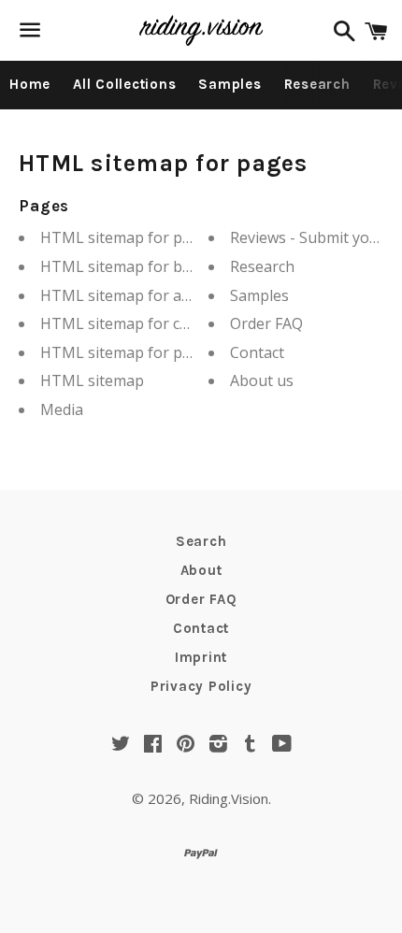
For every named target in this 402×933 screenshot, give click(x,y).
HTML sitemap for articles (131, 295)
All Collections (124, 84)
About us (262, 380)
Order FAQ (266, 323)
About (201, 570)
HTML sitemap (92, 380)
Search (201, 541)
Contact (257, 352)
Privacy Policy (201, 686)
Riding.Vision (228, 798)
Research (317, 84)
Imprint (201, 657)
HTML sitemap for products (138, 352)
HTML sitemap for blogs (126, 266)
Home (29, 84)
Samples (229, 84)
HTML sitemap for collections (143, 323)
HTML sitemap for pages (128, 237)
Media (61, 409)
